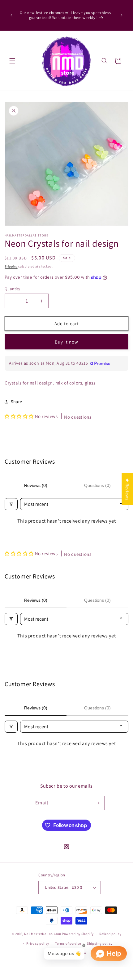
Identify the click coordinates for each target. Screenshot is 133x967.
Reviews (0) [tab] (35, 485)
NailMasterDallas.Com (42, 934)
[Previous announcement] (11, 15)
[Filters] (11, 504)
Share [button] (16, 401)
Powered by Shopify (78, 934)
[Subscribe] (97, 803)
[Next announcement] (121, 15)
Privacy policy (37, 943)
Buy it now (66, 342)
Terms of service (68, 943)
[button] (12, 61)
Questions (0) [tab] (97, 485)
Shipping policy (100, 943)
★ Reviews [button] (127, 489)
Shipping (11, 266)
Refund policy (110, 934)
